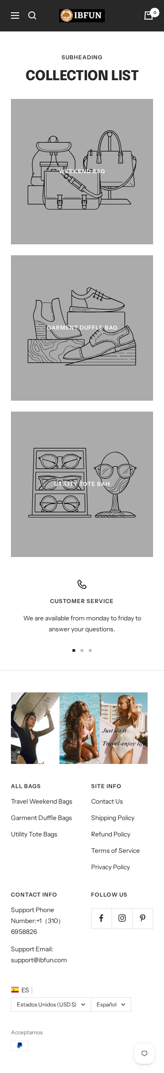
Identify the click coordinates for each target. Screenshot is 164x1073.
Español (107, 1004)
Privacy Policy (110, 867)
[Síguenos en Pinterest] (142, 918)
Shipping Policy (112, 818)
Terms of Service (115, 850)
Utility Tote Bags (34, 834)
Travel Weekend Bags (41, 801)
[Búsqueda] (32, 15)
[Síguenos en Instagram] (122, 918)
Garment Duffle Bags (41, 818)
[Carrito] (148, 15)
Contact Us (107, 801)
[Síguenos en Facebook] (101, 918)
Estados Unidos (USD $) (47, 1004)
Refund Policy (110, 834)
